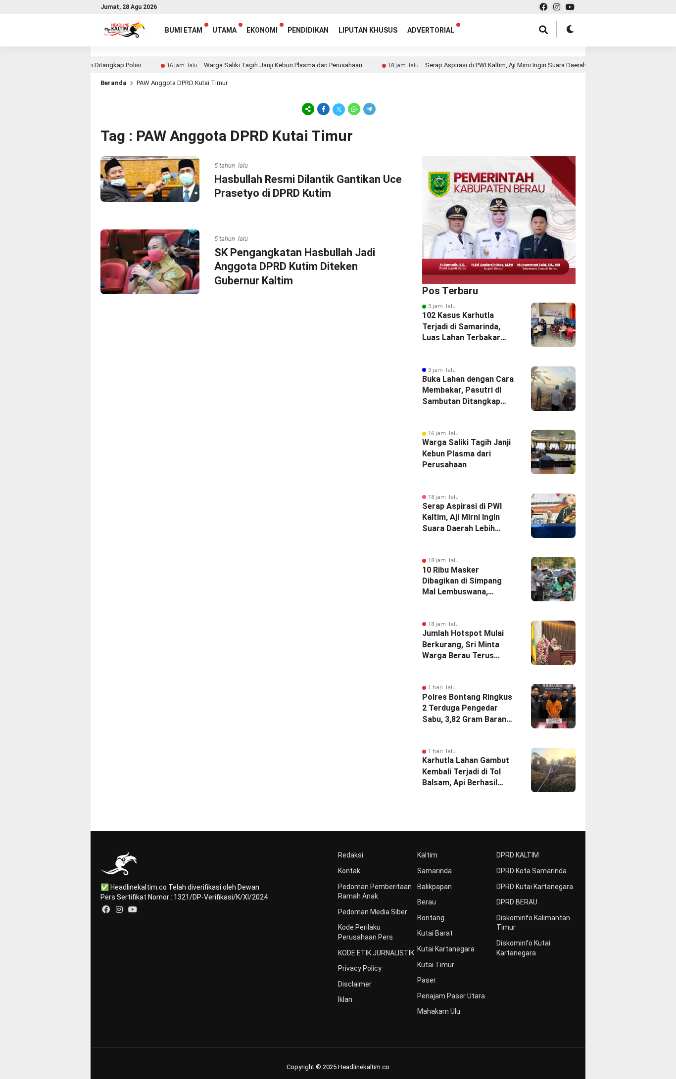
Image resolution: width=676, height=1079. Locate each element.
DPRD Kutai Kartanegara (534, 887)
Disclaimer (355, 984)
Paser (426, 980)
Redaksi (350, 855)
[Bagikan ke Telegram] (369, 109)
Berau (426, 902)
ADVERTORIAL (430, 30)
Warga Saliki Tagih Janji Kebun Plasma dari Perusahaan (260, 65)
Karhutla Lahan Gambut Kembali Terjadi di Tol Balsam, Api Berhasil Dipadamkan (465, 772)
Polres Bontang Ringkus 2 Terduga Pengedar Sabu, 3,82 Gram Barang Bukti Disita (467, 708)
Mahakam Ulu (438, 1011)
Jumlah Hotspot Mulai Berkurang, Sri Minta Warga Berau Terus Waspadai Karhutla (463, 645)
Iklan (345, 999)
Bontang (430, 918)
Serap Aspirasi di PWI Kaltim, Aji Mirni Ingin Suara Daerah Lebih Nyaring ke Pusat (515, 65)
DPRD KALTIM (517, 855)
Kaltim (427, 855)
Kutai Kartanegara (446, 949)
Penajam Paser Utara (451, 996)
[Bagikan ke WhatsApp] (354, 109)
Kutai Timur (435, 965)
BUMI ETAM (183, 30)
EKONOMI (262, 30)
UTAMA (224, 30)
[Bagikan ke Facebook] (323, 109)
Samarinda (434, 871)
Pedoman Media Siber (372, 912)
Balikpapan (434, 887)
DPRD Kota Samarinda (531, 871)
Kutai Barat (435, 933)
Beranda (113, 83)
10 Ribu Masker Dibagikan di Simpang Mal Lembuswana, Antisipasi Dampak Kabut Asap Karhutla (468, 581)
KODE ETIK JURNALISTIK (376, 953)
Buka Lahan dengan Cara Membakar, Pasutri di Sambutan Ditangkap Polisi (468, 390)
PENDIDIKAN (308, 30)
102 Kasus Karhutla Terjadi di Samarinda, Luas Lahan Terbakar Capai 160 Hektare (461, 327)
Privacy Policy (360, 968)
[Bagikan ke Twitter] (338, 109)
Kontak (349, 871)
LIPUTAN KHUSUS (367, 30)
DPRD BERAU (516, 902)
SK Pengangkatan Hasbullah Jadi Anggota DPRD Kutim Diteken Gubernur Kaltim (294, 266)
